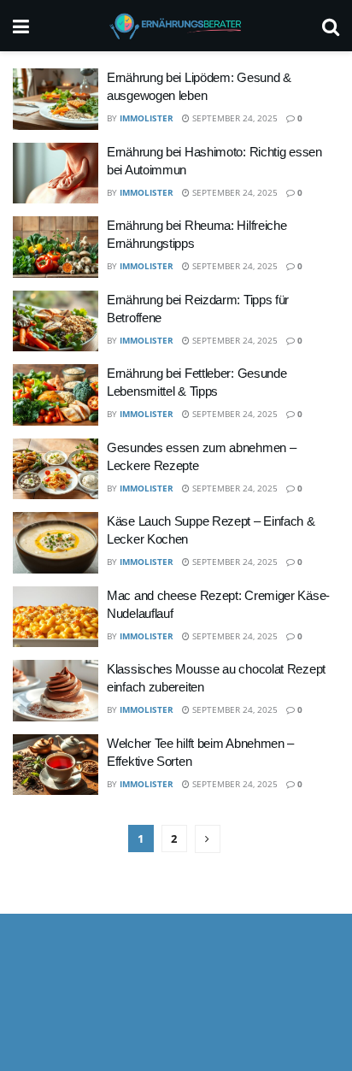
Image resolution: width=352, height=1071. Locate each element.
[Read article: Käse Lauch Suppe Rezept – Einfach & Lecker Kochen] (55, 543)
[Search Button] (330, 25)
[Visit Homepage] (176, 26)
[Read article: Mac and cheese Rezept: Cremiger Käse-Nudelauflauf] (55, 617)
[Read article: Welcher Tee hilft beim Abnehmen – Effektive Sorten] (55, 765)
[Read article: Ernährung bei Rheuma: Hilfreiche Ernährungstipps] (55, 247)
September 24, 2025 (234, 118)
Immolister (146, 118)
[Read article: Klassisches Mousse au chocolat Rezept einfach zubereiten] (55, 690)
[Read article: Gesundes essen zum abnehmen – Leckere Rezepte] (55, 469)
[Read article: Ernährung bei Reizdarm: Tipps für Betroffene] (55, 321)
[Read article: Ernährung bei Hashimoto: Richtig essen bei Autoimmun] (55, 173)
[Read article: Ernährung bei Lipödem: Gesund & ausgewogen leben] (55, 99)
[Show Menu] (21, 25)
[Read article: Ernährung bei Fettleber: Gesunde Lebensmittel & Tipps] (55, 395)
